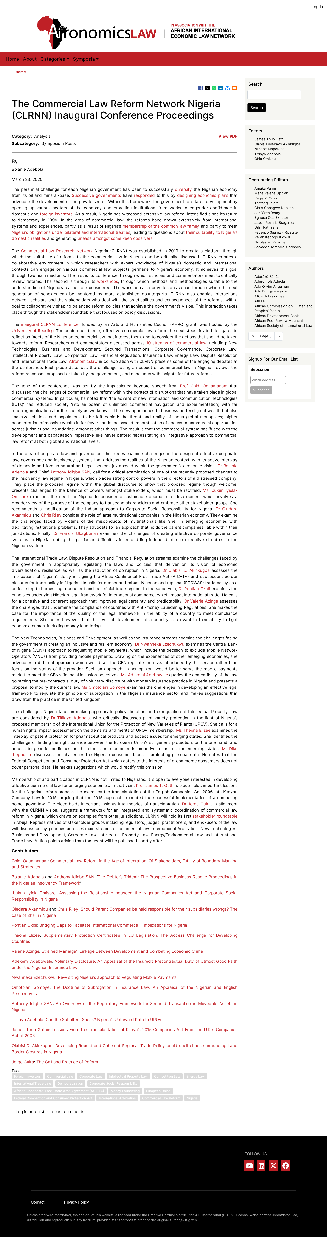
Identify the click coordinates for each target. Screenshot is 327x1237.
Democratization (70, 1083)
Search (256, 107)
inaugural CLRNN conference (50, 324)
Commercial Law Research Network (56, 250)
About (30, 59)
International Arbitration (117, 1098)
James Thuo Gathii (30, 1029)
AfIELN (260, 301)
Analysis (42, 136)
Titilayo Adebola (27, 1019)
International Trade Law (32, 1083)
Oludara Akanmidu (30, 909)
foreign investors (56, 213)
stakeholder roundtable (214, 816)
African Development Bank (276, 316)
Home (12, 59)
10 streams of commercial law (176, 342)
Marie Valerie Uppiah (271, 193)
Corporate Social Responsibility (114, 1083)
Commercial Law (60, 1076)
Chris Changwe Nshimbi (274, 208)
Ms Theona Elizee (193, 730)
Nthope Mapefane (269, 149)
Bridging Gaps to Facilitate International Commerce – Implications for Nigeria (113, 925)
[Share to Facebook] (200, 88)
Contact (37, 1202)
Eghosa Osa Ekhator (271, 217)
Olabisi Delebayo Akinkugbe (277, 144)
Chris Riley (51, 514)
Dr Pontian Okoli (195, 588)
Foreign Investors (27, 1076)
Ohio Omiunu (265, 159)
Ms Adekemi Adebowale (144, 674)
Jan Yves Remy (267, 213)
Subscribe (259, 370)
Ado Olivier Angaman (271, 286)
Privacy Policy (76, 1202)
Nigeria (192, 1098)
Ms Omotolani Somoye (103, 687)
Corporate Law (90, 1076)
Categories (52, 59)
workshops (106, 281)
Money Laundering (125, 1091)
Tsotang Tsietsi (266, 203)
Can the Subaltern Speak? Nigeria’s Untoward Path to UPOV (104, 1019)
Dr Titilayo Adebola (70, 717)
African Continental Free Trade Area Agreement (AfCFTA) (59, 1091)
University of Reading (32, 330)
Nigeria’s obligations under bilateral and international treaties (71, 232)
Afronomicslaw (83, 361)
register (41, 1111)
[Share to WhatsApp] (214, 88)
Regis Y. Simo (265, 198)
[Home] (141, 32)
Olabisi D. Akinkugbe (32, 1045)
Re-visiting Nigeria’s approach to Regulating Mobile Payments (117, 977)
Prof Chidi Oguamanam (203, 385)
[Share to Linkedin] (220, 88)
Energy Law (195, 1076)
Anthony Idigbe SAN (70, 471)
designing (186, 195)
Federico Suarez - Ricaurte (276, 232)
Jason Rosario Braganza (274, 222)
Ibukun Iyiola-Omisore (34, 892)
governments (108, 195)
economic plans (212, 195)
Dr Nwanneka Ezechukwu (160, 644)
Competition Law (167, 1076)
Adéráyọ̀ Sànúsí (267, 277)
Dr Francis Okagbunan (75, 533)
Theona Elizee (26, 935)
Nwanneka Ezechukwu (34, 977)
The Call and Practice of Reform (67, 1061)
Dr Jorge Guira (196, 803)
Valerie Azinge (25, 951)
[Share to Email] (234, 88)
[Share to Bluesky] (227, 88)
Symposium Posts (58, 143)
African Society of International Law (283, 326)
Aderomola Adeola (269, 281)
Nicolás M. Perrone (270, 242)
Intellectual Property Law (128, 1076)
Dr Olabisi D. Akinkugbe (186, 570)
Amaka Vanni (265, 188)
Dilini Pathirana (266, 227)
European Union (158, 1091)
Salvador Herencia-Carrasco (277, 247)
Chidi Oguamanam (30, 860)
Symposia (84, 59)
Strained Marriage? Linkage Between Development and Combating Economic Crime (122, 951)
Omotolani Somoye (31, 987)
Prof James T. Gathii (155, 785)
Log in (317, 6)
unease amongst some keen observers (115, 238)
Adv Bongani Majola (270, 291)
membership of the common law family (161, 226)
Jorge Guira (23, 1061)
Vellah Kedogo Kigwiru (272, 237)
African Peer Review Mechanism (281, 321)
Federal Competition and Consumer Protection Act (53, 1098)
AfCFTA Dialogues (269, 296)
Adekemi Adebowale (32, 961)
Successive (83, 195)
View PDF (227, 136)
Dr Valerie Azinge (201, 601)
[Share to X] (207, 88)
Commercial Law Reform (161, 1098)
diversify (182, 189)
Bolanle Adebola (27, 169)
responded (143, 195)
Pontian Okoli (24, 925)
